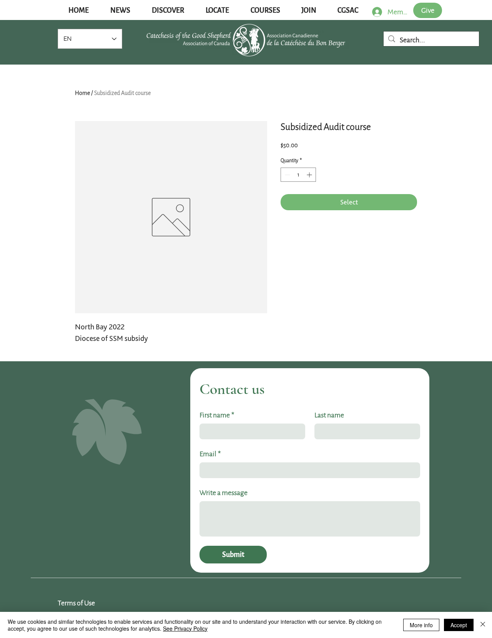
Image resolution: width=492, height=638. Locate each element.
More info (421, 625)
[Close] (482, 625)
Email (210, 454)
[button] (120, 10)
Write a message (223, 492)
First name (216, 415)
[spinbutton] (298, 174)
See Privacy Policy (185, 628)
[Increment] (310, 174)
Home (82, 93)
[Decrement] (286, 174)
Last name (329, 415)
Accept (458, 625)
